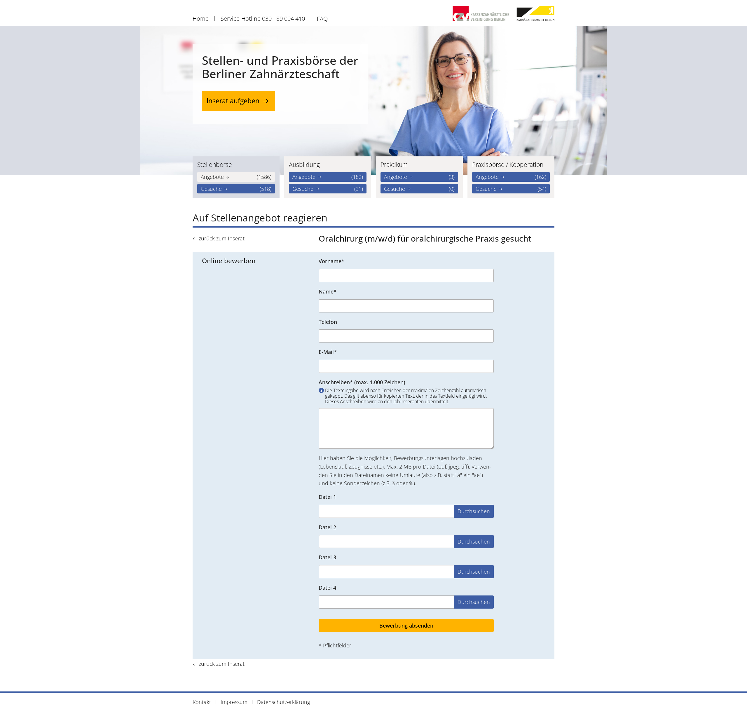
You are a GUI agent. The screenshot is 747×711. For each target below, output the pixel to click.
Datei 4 (327, 587)
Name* (327, 291)
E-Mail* (328, 351)
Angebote (236, 176)
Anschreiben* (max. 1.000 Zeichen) (403, 392)
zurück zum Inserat (222, 238)
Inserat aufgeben (233, 100)
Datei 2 (327, 527)
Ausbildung (304, 164)
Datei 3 (327, 557)
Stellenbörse (214, 164)
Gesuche (236, 188)
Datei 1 (327, 496)
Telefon (328, 321)
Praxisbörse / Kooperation (507, 164)
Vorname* (331, 261)
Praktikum (394, 164)
